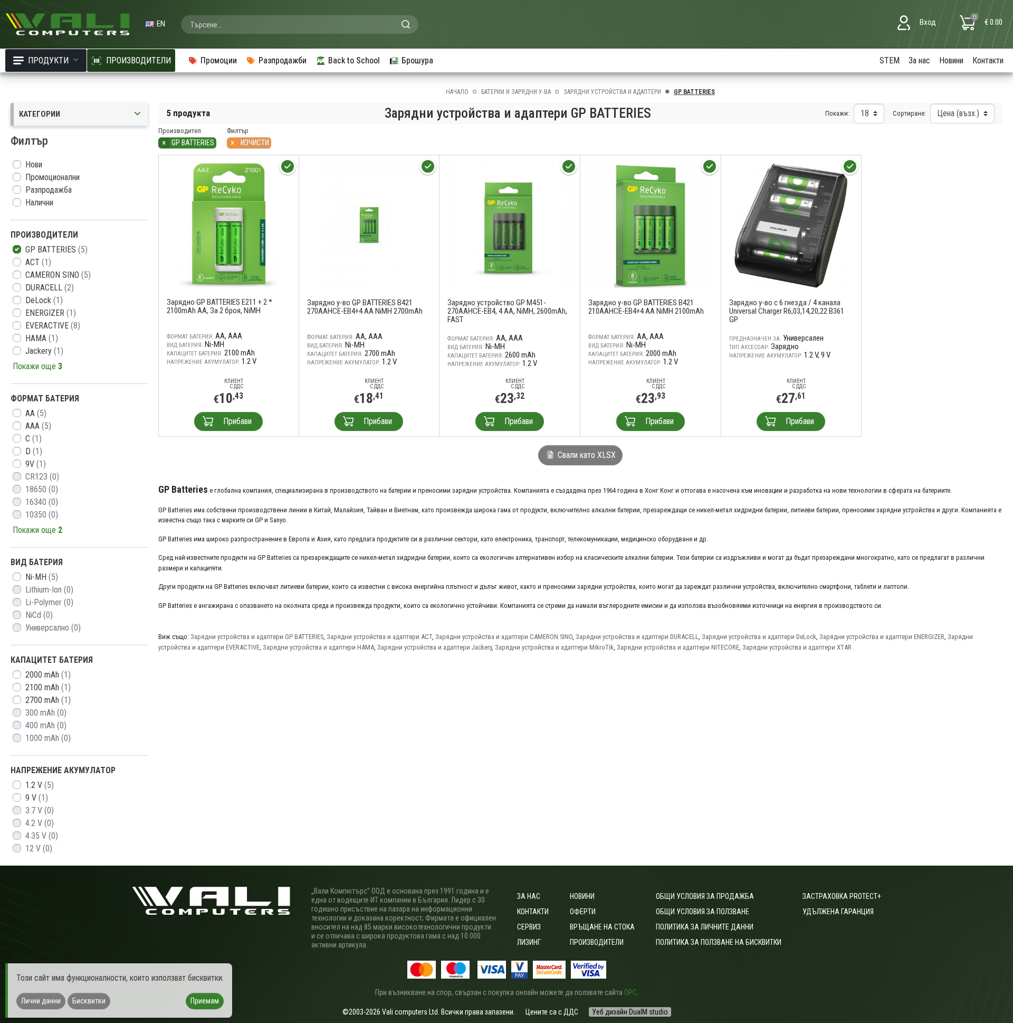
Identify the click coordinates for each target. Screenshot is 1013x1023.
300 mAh (45, 713)
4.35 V (41, 836)
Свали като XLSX (586, 455)
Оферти (583, 911)
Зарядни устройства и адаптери (612, 92)
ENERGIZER (50, 313)
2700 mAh (48, 700)
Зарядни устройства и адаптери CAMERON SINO (503, 637)
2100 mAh (48, 687)
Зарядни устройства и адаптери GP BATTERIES (256, 637)
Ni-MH (41, 577)
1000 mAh (48, 738)
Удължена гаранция (838, 911)
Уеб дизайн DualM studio (630, 1012)
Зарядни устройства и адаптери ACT (379, 637)
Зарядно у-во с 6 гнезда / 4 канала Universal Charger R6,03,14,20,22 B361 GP (786, 311)
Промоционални (52, 177)
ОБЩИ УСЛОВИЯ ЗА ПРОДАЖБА (705, 896)
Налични (39, 203)
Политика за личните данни (704, 927)
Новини (951, 60)
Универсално (53, 628)
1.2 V (39, 785)
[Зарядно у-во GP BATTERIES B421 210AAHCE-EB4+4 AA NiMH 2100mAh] (650, 225)
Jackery (44, 351)
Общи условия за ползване (702, 911)
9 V (36, 798)
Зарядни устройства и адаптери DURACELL (637, 637)
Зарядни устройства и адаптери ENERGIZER (881, 637)
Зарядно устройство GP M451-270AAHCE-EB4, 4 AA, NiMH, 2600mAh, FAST (507, 311)
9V (35, 464)
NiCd (39, 615)
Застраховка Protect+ (841, 896)
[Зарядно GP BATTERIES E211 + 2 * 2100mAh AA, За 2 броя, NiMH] (229, 225)
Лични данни (41, 1001)
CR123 (42, 477)
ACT (38, 262)
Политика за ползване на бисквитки (718, 942)
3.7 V (39, 810)
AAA (38, 426)
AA (35, 413)
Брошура (417, 60)
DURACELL (49, 288)
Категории (39, 114)
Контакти (988, 60)
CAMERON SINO (58, 275)
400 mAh (45, 725)
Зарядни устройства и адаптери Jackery (434, 647)
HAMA (41, 338)
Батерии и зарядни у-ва (516, 92)
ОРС (630, 992)
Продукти (48, 60)
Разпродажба (48, 190)
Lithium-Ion (49, 590)
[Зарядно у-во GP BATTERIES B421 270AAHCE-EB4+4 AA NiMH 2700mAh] (369, 225)
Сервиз (529, 927)
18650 (41, 489)
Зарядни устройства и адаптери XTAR (797, 647)
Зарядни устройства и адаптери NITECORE (678, 647)
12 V (38, 848)
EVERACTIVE (52, 326)
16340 (41, 502)
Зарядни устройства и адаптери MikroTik (554, 647)
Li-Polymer (49, 602)
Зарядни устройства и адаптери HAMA (318, 647)
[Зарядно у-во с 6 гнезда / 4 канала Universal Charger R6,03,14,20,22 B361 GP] (791, 225)
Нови (33, 164)
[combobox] (299, 24)
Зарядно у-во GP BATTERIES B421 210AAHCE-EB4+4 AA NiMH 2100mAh (646, 307)
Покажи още (37, 366)
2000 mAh (48, 675)
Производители (597, 942)
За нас (919, 60)
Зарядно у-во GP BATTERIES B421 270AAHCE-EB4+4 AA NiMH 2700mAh (365, 307)
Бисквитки (89, 1001)
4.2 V (39, 823)
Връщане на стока (602, 927)
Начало (457, 92)
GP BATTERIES (56, 250)
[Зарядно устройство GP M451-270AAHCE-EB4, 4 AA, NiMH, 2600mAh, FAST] (509, 225)
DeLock (44, 300)
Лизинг (529, 942)
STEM (890, 60)
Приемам (204, 1001)
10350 (41, 515)
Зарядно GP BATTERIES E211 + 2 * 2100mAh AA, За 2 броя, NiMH (219, 306)
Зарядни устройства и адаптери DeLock (759, 637)
